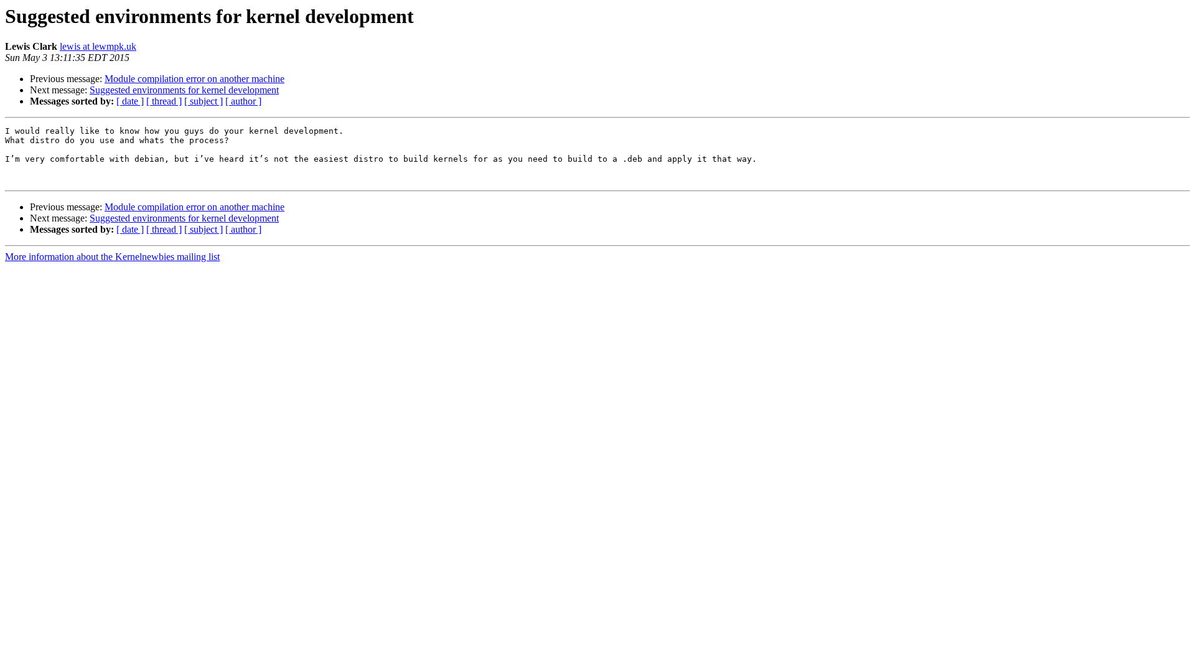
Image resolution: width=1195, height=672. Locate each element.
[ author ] (243, 101)
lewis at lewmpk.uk (98, 46)
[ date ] (130, 101)
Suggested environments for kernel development (184, 90)
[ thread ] (164, 101)
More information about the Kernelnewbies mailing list (112, 256)
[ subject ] (203, 101)
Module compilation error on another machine (194, 78)
